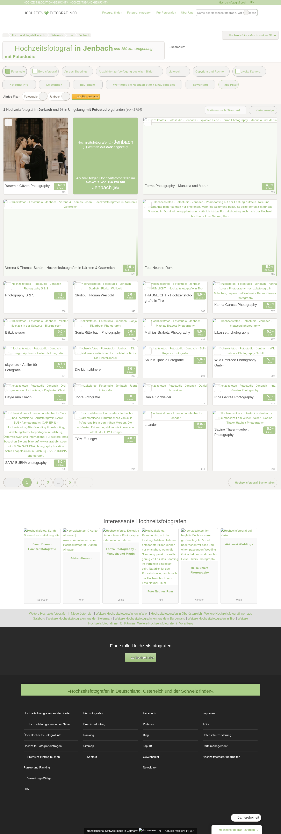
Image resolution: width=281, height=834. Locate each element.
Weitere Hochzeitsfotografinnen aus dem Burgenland (150, 618)
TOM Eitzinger (86, 439)
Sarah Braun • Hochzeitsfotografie (42, 547)
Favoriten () (239, 829)
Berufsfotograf (47, 71)
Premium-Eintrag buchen (43, 756)
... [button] (58, 482)
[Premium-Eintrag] (251, 523)
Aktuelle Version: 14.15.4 (180, 830)
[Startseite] (5, 35)
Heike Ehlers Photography (199, 570)
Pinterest (148, 724)
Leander (151, 425)
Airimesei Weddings (239, 544)
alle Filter (230, 84)
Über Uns (187, 12)
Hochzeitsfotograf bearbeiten (221, 756)
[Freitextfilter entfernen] (246, 12)
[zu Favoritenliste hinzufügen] (8, 122)
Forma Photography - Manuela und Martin (176, 186)
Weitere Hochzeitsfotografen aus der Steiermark (80, 618)
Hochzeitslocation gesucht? (46, 2)
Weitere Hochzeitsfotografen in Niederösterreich (61, 613)
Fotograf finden (112, 12)
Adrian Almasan (81, 558)
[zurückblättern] (13, 150)
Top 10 (147, 746)
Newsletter (150, 767)
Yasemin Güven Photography (27, 186)
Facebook (149, 713)
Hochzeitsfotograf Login (232, 2)
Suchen (254, 12)
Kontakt (92, 756)
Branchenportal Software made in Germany (111, 830)
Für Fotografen (166, 12)
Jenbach (54, 96)
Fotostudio (18, 71)
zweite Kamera (250, 71)
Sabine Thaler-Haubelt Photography (231, 432)
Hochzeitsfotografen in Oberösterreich (176, 613)
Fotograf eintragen (139, 12)
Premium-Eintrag (94, 724)
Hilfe (251, 2)
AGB (206, 724)
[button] (12, 482)
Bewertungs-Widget (39, 778)
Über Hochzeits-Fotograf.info (42, 735)
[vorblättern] (57, 150)
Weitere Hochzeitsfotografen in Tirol (211, 618)
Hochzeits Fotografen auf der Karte (47, 713)
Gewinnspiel (151, 756)
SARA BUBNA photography (26, 463)
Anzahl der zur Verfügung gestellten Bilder (126, 71)
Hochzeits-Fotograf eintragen (43, 746)
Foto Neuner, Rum (160, 591)
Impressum (210, 713)
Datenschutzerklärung (217, 735)
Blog (146, 735)
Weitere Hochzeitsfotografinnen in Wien (122, 613)
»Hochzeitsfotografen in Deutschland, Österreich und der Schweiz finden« (140, 691)
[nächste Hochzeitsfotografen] (84, 482)
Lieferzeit (174, 71)
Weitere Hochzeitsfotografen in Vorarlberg (165, 623)
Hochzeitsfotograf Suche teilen (254, 482)
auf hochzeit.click (142, 657)
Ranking (88, 735)
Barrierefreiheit (248, 817)
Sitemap (88, 746)
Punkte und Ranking (37, 767)
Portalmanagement (215, 746)
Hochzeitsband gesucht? (89, 2)
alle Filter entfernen (87, 96)
